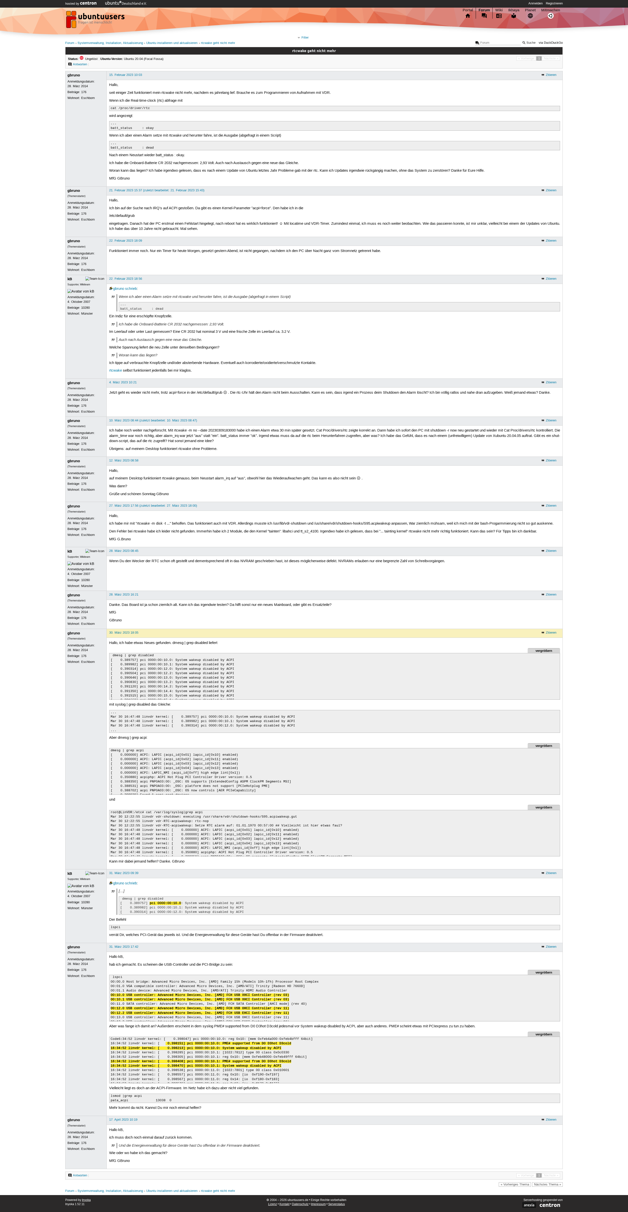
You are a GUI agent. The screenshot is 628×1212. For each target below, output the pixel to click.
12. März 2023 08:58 (123, 460)
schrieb (131, 289)
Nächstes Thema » (547, 1184)
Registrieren (554, 3)
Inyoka (86, 1200)
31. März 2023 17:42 (123, 947)
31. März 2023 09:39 (123, 873)
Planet (530, 10)
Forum (484, 10)
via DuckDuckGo (551, 43)
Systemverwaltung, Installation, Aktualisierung (110, 43)
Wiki (499, 10)
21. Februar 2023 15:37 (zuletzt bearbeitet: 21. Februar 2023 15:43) (156, 190)
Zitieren (551, 75)
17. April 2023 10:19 (123, 1120)
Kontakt (284, 1204)
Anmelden (535, 3)
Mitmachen (550, 10)
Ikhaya (513, 10)
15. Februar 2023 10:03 (125, 75)
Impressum (318, 1204)
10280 (85, 308)
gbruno (73, 75)
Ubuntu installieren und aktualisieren (171, 43)
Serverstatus (336, 1204)
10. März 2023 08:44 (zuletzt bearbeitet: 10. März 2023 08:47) (153, 420)
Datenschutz (300, 1204)
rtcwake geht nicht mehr (218, 43)
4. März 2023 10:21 (123, 382)
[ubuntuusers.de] (96, 21)
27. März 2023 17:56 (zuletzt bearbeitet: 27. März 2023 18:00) (153, 506)
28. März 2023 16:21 (123, 595)
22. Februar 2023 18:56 (125, 279)
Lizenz (272, 1204)
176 (83, 92)
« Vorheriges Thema (515, 1184)
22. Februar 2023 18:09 (125, 241)
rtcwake (115, 370)
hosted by (72, 4)
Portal (468, 10)
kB (69, 279)
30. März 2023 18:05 (123, 633)
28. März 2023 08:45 (123, 551)
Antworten (80, 64)
